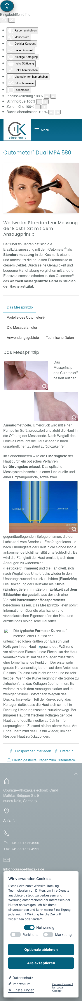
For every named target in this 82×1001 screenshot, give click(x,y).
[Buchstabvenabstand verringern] (51, 112)
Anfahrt (8, 820)
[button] (42, 130)
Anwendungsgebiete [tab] (23, 337)
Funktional (31, 935)
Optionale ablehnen (41, 949)
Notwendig (45, 928)
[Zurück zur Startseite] (17, 130)
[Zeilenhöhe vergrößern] (44, 107)
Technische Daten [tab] (60, 337)
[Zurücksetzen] (3, 20)
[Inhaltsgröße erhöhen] (53, 96)
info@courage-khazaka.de (23, 869)
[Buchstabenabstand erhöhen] (58, 112)
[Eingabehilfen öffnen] (7, 6)
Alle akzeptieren (41, 963)
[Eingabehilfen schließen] (11, 20)
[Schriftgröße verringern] (39, 101)
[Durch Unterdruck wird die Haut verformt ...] (26, 375)
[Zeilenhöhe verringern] (38, 107)
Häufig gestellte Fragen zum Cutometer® (43, 759)
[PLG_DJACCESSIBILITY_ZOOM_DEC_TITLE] (46, 96)
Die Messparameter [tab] (22, 327)
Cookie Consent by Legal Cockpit (62, 988)
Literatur (66, 750)
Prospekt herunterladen (33, 750)
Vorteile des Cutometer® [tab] (26, 317)
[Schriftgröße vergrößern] (46, 101)
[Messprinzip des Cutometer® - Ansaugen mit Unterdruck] (43, 507)
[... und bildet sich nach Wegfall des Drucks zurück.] (56, 406)
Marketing (63, 935)
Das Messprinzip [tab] (20, 307)
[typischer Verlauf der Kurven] (6, 631)
